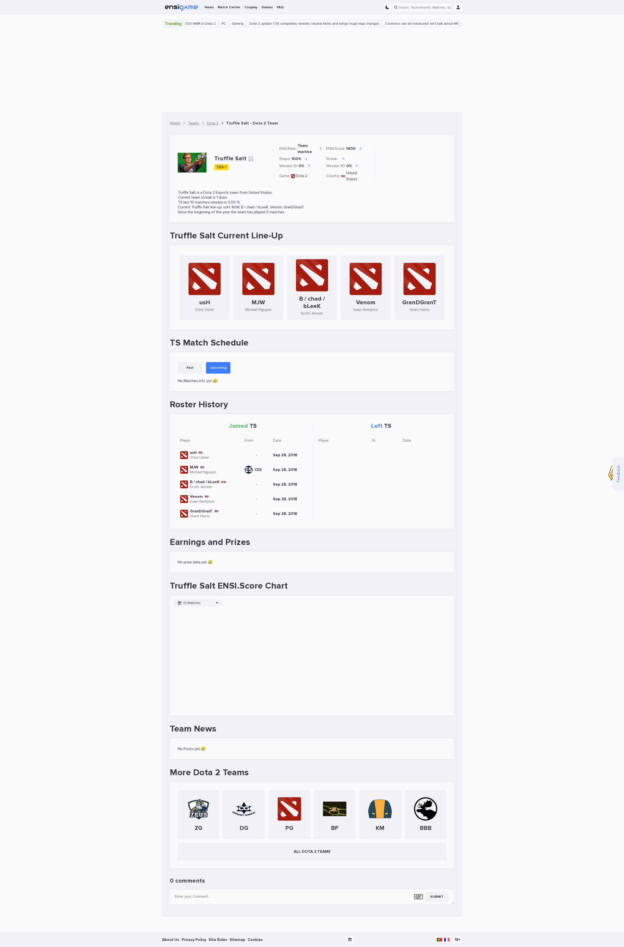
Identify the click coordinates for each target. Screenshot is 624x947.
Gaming (216, 23)
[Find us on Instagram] (350, 940)
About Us (170, 939)
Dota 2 (301, 175)
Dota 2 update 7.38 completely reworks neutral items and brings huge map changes (293, 23)
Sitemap (237, 939)
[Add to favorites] (251, 159)
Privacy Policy (194, 939)
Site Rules (218, 939)
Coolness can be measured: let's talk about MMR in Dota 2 (409, 23)
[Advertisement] (312, 70)
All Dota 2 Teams (312, 851)
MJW (235, 207)
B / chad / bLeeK (254, 207)
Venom (276, 207)
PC (202, 23)
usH (226, 207)
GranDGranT (294, 207)
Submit (436, 897)
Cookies (255, 939)
